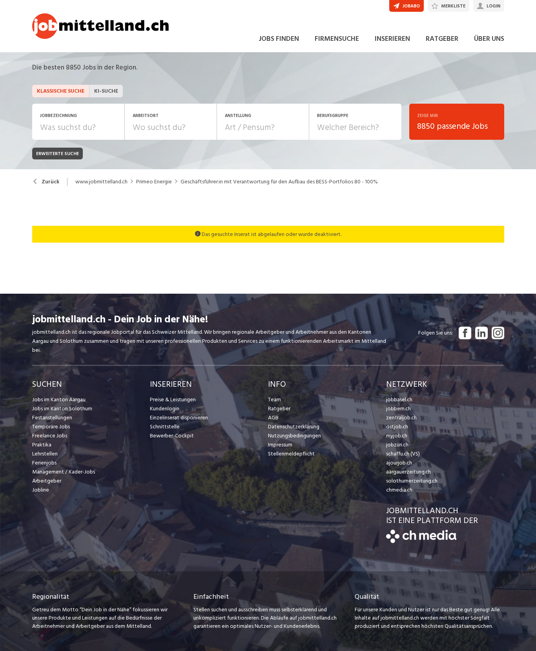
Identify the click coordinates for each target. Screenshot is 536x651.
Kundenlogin (164, 408)
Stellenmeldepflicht (291, 453)
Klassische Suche (60, 90)
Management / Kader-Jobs (63, 471)
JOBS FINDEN (279, 38)
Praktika (41, 444)
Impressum (280, 444)
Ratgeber (279, 408)
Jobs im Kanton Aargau (59, 399)
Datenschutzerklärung (293, 426)
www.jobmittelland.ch (101, 181)
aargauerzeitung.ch (408, 471)
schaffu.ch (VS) (403, 453)
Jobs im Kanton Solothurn (62, 408)
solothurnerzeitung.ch (412, 480)
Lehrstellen (45, 453)
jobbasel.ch (399, 399)
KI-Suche (106, 90)
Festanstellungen (52, 417)
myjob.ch (396, 435)
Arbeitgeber (46, 480)
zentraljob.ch (401, 417)
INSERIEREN (392, 38)
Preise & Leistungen (173, 399)
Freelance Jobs (49, 435)
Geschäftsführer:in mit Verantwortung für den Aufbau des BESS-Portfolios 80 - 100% (279, 181)
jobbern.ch (398, 408)
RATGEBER (442, 38)
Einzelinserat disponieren (179, 417)
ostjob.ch (397, 426)
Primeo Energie (154, 181)
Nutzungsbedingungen (294, 435)
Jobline (40, 489)
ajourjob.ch (399, 462)
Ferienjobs (44, 462)
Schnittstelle (165, 426)
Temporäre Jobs (51, 426)
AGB (273, 417)
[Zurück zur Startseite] (421, 541)
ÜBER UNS (489, 38)
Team (274, 399)
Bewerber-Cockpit (172, 435)
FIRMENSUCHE (337, 38)
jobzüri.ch (397, 444)
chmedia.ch (399, 489)
